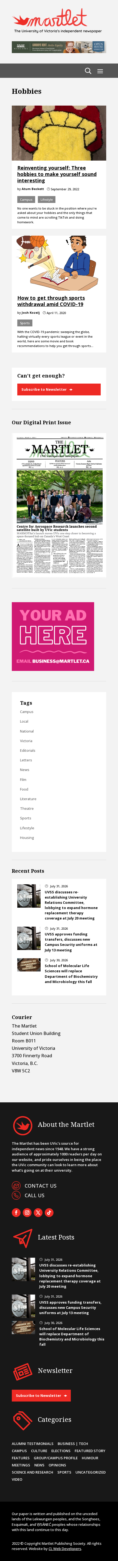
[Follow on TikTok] (49, 1212)
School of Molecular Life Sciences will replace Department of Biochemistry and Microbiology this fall (71, 973)
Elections (61, 1450)
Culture (39, 1450)
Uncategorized (90, 1472)
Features (21, 1457)
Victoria (26, 740)
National (27, 731)
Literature (28, 798)
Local (24, 721)
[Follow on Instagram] (27, 1212)
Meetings (21, 1465)
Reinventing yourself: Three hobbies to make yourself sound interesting (57, 174)
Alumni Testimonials (33, 1443)
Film (23, 779)
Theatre (27, 808)
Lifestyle (47, 199)
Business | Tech (73, 1443)
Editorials (27, 750)
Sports (25, 323)
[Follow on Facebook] (16, 1212)
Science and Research (32, 1472)
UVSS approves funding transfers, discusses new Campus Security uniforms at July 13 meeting (71, 942)
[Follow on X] (38, 1212)
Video (17, 1479)
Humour (90, 1457)
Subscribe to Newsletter (44, 389)
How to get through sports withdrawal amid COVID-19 (51, 300)
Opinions (57, 1465)
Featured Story (90, 1450)
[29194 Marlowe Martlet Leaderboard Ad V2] (59, 51)
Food (24, 789)
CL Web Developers (65, 1548)
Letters (26, 760)
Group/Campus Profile (56, 1457)
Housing (27, 837)
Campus (26, 199)
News (24, 769)
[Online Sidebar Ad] (53, 669)
